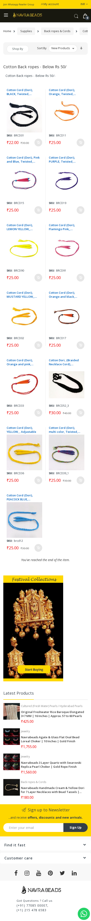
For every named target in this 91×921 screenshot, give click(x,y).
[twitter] (62, 873)
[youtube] (38, 873)
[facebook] (16, 873)
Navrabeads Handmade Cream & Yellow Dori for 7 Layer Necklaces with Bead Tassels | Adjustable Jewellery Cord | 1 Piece (52, 790)
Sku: (10, 135)
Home (7, 31)
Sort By (42, 48)
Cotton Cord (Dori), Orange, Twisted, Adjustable (62, 92)
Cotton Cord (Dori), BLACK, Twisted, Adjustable (20, 92)
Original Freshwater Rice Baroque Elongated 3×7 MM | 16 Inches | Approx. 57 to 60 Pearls (52, 714)
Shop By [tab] (17, 49)
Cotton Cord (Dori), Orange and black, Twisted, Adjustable (63, 295)
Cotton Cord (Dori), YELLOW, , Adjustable (21, 430)
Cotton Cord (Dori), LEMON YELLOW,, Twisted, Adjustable (21, 227)
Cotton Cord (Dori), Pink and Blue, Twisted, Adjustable (23, 159)
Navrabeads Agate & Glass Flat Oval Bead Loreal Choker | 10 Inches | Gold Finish (50, 739)
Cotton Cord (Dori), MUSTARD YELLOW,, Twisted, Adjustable (21, 295)
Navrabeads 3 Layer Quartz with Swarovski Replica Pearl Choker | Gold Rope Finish (51, 765)
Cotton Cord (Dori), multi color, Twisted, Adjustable (63, 430)
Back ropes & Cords (57, 31)
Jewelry (25, 731)
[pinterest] (50, 873)
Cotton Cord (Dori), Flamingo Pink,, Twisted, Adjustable (63, 227)
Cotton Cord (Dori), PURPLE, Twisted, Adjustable (62, 159)
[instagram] (27, 873)
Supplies (26, 31)
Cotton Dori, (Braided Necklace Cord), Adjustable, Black (64, 362)
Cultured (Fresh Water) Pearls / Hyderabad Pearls (51, 706)
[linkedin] (74, 873)
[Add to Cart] (38, 142)
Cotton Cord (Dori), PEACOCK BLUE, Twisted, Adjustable (21, 497)
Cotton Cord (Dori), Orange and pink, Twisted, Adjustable (21, 362)
